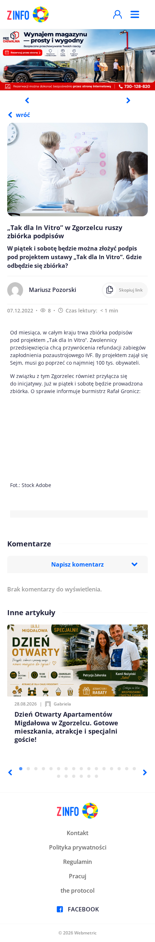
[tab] (20, 768)
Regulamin (77, 862)
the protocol (77, 890)
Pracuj (77, 876)
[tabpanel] (77, 59)
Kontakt (77, 833)
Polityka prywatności (77, 847)
